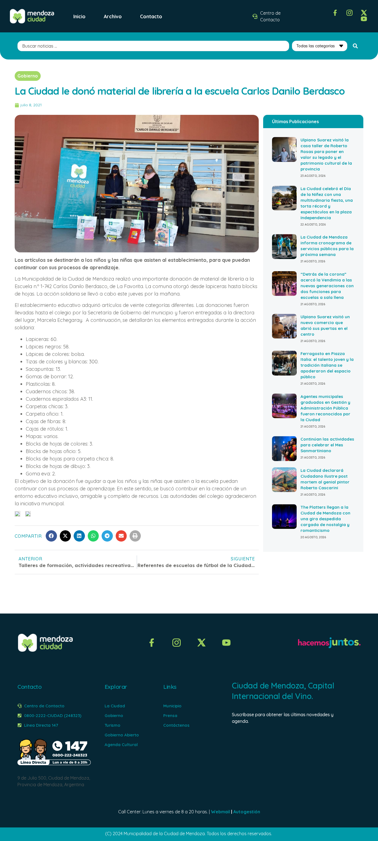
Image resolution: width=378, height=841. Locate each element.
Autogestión (246, 811)
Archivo (113, 16)
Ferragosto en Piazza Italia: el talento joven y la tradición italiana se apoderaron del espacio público (327, 365)
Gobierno (27, 76)
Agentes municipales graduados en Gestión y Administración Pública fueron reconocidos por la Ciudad (325, 408)
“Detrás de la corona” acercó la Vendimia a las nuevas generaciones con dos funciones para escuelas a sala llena (327, 285)
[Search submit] (355, 46)
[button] (51, 536)
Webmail (220, 811)
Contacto (151, 16)
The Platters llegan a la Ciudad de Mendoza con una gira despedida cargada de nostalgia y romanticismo (325, 518)
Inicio (79, 16)
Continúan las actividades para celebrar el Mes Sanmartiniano (327, 444)
